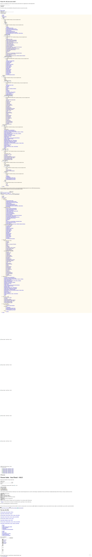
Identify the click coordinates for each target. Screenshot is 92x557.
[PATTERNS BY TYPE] (7, 84)
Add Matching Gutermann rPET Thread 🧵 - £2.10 (9, 485)
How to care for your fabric (6, 533)
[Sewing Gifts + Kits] (5, 152)
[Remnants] (7, 175)
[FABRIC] (7, 26)
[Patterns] (5, 78)
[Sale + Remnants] (5, 163)
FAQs (3, 531)
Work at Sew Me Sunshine (6, 535)
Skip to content (2, 10)
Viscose (2, 501)
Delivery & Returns (5, 527)
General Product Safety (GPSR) (7, 526)
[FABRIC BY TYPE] (7, 38)
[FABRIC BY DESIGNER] (7, 59)
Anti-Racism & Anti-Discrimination (7, 529)
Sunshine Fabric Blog (5, 534)
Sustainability (4, 528)
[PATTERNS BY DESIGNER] (7, 98)
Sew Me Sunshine (5, 556)
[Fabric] (5, 20)
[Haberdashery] (5, 128)
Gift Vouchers (4, 532)
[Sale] (7, 183)
